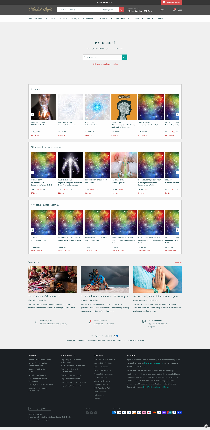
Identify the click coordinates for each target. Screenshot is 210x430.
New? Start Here (35, 18)
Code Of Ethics (100, 391)
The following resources (153, 363)
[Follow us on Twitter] (91, 412)
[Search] (121, 9)
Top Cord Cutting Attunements (73, 382)
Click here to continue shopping (105, 64)
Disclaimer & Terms (102, 381)
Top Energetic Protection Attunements (71, 361)
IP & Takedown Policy (102, 388)
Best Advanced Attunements (73, 366)
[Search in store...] (124, 57)
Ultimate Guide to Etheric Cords (38, 370)
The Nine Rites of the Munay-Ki (44, 296)
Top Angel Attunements (71, 375)
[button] (32, 114)
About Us (136, 18)
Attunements (88, 18)
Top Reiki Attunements (70, 379)
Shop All (49, 18)
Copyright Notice (101, 384)
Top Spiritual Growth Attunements (69, 370)
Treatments (104, 18)
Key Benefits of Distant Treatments (37, 380)
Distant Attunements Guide (39, 360)
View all (178, 262)
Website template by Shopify (38, 420)
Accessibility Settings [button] (103, 363)
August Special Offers (105, 2)
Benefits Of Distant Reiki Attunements (38, 389)
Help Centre (99, 395)
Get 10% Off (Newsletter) (104, 360)
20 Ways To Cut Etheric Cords (40, 385)
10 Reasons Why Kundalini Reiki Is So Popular (155, 296)
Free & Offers (121, 18)
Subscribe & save (173, 2)
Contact (160, 18)
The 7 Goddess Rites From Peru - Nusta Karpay (104, 296)
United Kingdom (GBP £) (38, 409)
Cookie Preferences (101, 367)
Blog (148, 18)
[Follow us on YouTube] (95, 412)
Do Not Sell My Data (102, 370)
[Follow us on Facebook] (87, 412)
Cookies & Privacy (101, 377)
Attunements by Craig (68, 18)
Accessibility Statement (103, 374)
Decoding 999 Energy (37, 375)
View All (58, 147)
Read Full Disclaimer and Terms (156, 387)
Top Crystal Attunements (71, 386)
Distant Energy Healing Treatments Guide (37, 364)
